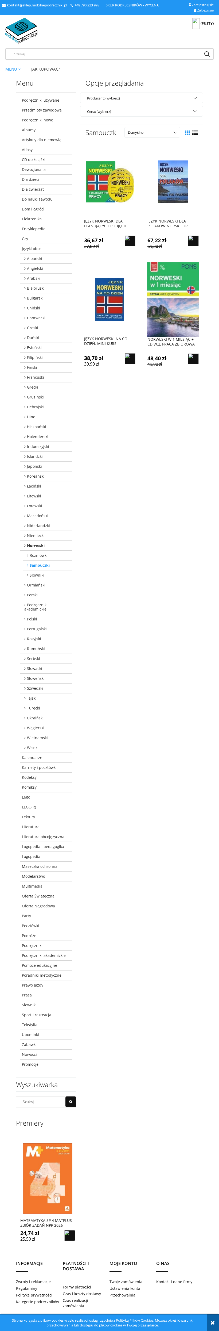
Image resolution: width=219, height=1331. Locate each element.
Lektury (28, 816)
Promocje (30, 1064)
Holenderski (37, 436)
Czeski (32, 327)
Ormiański (36, 585)
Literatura (31, 826)
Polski (32, 619)
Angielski (35, 268)
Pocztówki (30, 925)
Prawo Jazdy (32, 985)
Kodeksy (29, 777)
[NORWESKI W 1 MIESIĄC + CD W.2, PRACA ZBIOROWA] (173, 299)
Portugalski (37, 628)
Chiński (33, 307)
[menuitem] (14, 69)
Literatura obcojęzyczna (43, 836)
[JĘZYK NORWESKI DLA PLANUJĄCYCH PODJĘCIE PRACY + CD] (109, 181)
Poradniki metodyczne (41, 975)
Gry (25, 238)
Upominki (30, 1034)
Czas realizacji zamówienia (75, 1303)
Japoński (34, 466)
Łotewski (34, 505)
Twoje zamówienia (126, 1281)
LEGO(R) (29, 807)
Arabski (33, 278)
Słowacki (34, 668)
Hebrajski (35, 406)
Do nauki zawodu (37, 199)
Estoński (34, 347)
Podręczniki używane (40, 100)
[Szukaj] (207, 54)
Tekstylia (29, 1024)
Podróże (29, 935)
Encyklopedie (33, 228)
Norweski (36, 545)
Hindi (32, 416)
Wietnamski (37, 737)
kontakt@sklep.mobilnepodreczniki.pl (37, 5)
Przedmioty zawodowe (42, 110)
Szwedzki (35, 688)
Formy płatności (77, 1287)
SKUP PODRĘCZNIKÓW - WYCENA (132, 5)
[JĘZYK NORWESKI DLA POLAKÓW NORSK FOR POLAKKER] (173, 181)
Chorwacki (36, 317)
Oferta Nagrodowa (38, 905)
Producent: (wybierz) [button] (103, 98)
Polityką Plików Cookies (134, 1320)
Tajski (32, 698)
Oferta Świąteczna (38, 896)
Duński (33, 337)
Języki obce (31, 248)
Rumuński (36, 648)
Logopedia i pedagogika (43, 846)
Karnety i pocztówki (39, 767)
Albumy (29, 129)
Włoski (32, 747)
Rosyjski (34, 638)
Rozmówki (39, 555)
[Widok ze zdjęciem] (187, 132)
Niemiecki (36, 535)
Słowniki (37, 575)
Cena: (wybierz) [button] (99, 111)
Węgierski (35, 727)
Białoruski (36, 288)
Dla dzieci (30, 179)
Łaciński (34, 486)
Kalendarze (32, 757)
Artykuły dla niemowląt (42, 139)
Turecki (33, 708)
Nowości (29, 1054)
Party (26, 915)
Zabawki (29, 1044)
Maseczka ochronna (39, 866)
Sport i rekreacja (36, 1014)
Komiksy (29, 787)
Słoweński (36, 678)
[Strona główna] (21, 31)
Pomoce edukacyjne (39, 965)
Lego (26, 797)
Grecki (32, 387)
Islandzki (35, 456)
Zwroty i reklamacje (33, 1281)
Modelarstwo (33, 876)
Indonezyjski (38, 446)
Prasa (27, 995)
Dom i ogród (33, 209)
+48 (78, 5)
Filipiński (35, 357)
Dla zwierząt (33, 189)
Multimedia (32, 886)
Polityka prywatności (34, 1295)
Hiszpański (36, 426)
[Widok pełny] (195, 132)
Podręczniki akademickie (36, 607)
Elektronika (32, 218)
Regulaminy (26, 1288)
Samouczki (40, 565)
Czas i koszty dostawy (82, 1293)
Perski (32, 594)
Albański (34, 258)
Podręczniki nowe (37, 119)
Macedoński (37, 515)
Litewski (34, 495)
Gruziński (35, 397)
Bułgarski (35, 298)
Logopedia (31, 856)
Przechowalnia (122, 1295)
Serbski (33, 658)
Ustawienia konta (125, 1288)
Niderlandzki (38, 525)
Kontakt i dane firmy (174, 1281)
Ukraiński (35, 717)
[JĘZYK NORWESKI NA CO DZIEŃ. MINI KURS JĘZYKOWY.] (109, 299)
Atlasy (27, 149)
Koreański (36, 476)
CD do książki (33, 159)
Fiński (32, 367)
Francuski (35, 377)
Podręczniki (32, 945)
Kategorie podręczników (37, 1301)
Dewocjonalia (34, 169)
